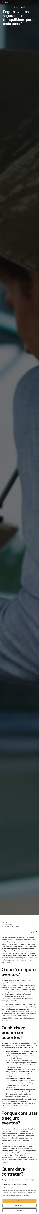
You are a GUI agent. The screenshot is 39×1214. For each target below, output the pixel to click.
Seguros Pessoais (19, 7)
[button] (35, 1)
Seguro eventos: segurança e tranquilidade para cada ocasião (18, 17)
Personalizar (19, 1205)
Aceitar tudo (19, 1201)
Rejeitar (19, 1210)
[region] (19, 1197)
